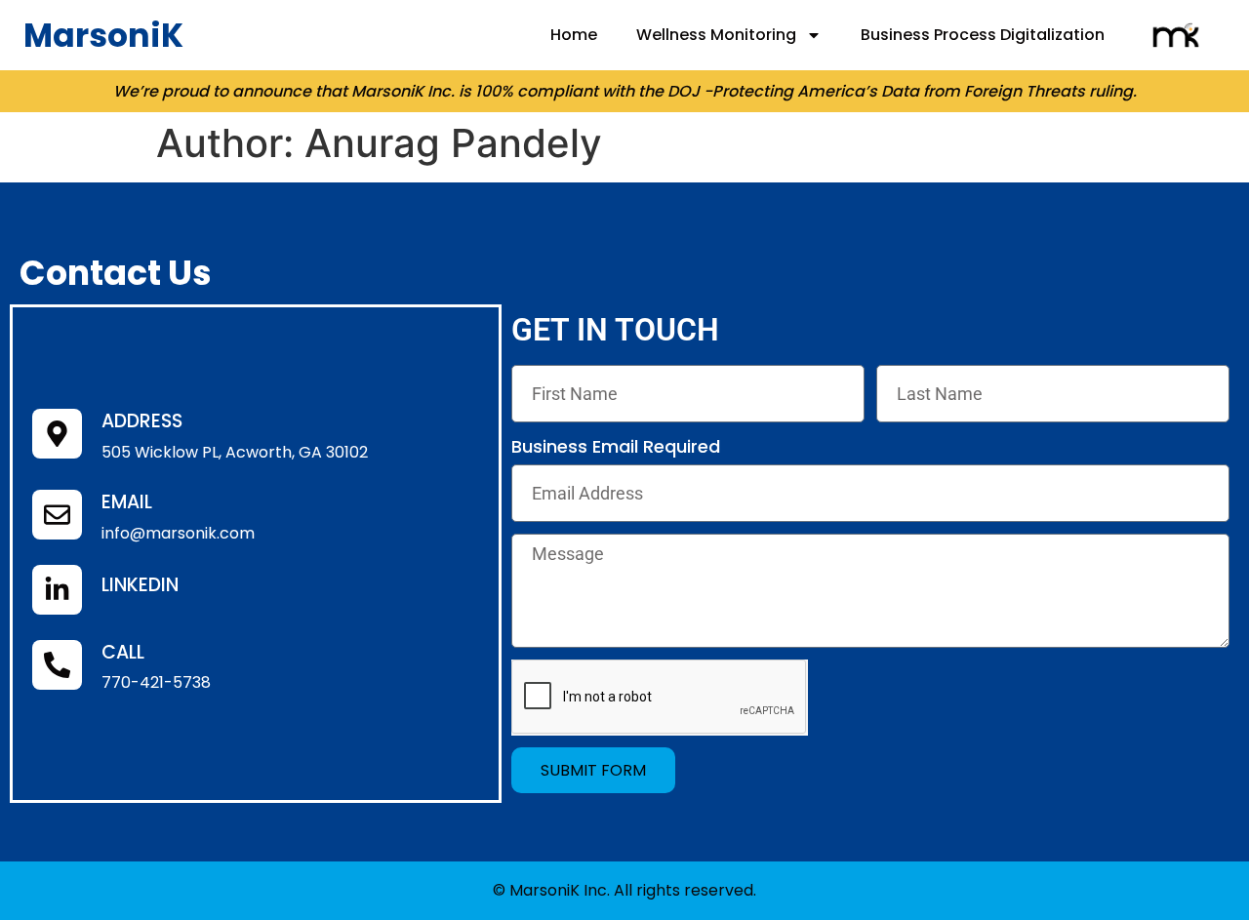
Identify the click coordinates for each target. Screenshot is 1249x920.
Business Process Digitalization (983, 34)
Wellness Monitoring (716, 34)
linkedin (140, 585)
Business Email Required (615, 446)
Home (573, 34)
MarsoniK (103, 36)
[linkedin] (57, 590)
